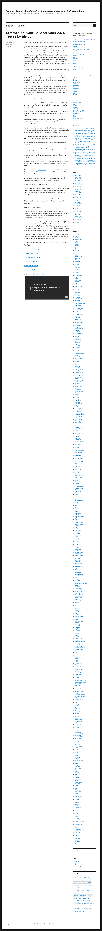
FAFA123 (77, 350)
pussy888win (78, 550)
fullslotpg (75, 58)
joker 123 (75, 108)
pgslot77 (75, 55)
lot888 (76, 430)
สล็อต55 (76, 774)
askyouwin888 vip (79, 277)
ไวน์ (75, 843)
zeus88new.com (78, 719)
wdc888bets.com (79, 691)
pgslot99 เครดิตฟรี (78, 887)
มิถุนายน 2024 (78, 216)
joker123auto (78, 400)
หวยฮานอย (77, 809)
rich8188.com (78, 557)
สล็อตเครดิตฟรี (78, 793)
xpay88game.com (79, 704)
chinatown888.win (79, 328)
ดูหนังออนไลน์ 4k (78, 735)
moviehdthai (78, 469)
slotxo (74, 97)
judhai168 (77, 407)
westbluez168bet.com (80, 694)
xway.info (77, 705)
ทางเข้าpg (77, 741)
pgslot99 (77, 514)
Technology (77, 632)
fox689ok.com (78, 358)
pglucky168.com (78, 507)
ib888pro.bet (78, 389)
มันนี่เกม (76, 762)
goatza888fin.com (79, 372)
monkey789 (77, 460)
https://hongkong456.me (79, 68)
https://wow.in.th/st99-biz (32, 261)
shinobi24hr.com (79, 596)
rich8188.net (78, 558)
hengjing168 (78, 381)
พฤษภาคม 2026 (78, 180)
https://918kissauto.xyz (79, 41)
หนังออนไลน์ (77, 804)
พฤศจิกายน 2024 (78, 208)
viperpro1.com (78, 683)
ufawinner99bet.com (80, 672)
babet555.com (78, 280)
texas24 (76, 635)
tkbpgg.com (77, 640)
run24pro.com (78, 564)
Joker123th (76, 885)
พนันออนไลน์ (77, 755)
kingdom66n (78, 411)
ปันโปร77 (82, 900)
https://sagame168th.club (79, 44)
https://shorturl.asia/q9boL (36, 274)
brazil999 (77, 316)
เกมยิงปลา (77, 810)
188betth (77, 245)
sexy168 (76, 585)
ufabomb (77, 660)
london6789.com (79, 428)
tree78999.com (78, 646)
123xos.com (77, 236)
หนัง (75, 801)
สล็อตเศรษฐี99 (42, 49)
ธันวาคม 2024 (78, 207)
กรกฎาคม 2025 (78, 196)
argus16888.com (79, 275)
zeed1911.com (78, 716)
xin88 (76, 702)
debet (76, 335)
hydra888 (77, 388)
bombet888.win (78, 313)
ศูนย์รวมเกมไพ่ (78, 768)
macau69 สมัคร (78, 444)
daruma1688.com (79, 333)
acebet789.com (78, 264)
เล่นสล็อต (77, 818)
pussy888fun (78, 547)
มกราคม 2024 (78, 224)
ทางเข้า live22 (78, 740)
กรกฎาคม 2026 (78, 177)
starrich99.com (78, 624)
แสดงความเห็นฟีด (78, 864)
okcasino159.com (79, 486)
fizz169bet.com (78, 356)
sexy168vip (77, 586)
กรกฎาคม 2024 (78, 214)
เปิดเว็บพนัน (77, 816)
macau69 (77, 442)
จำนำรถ (76, 726)
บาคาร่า (75, 96)
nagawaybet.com (79, 475)
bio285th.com (78, 305)
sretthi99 (77, 618)
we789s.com (78, 693)
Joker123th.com (78, 403)
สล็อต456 (77, 773)
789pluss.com (78, 249)
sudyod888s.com (79, 626)
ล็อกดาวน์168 (77, 766)
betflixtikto (77, 297)
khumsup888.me (79, 408)
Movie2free (77, 466)
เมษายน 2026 (78, 181)
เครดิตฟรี (76, 813)
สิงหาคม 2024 (78, 213)
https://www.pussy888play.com (81, 49)
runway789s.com (79, 566)
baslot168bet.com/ (79, 291)
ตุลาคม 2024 (77, 210)
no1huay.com (78, 485)
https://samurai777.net (79, 110)
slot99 (26, 211)
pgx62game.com (79, 522)
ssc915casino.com (79, 621)
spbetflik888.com (79, 615)
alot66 (76, 269)
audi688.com (78, 278)
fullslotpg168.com (79, 363)
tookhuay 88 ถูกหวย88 (80, 641)
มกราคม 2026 (78, 186)
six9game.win (78, 600)
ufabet (76, 657)
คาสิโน (76, 722)
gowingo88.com (78, 377)
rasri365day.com (79, 552)
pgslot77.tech (78, 513)
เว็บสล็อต (76, 826)
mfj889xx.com (78, 452)
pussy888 (75, 51)
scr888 (76, 582)
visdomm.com (78, 688)
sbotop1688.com (79, 579)
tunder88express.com (80, 647)
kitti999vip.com (78, 416)
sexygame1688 (78, 591)
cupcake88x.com (79, 331)
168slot (76, 242)
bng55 (76, 311)
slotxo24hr (77, 611)
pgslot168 (77, 510)
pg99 (74, 57)
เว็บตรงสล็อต (77, 819)
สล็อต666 (77, 777)
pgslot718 (77, 511)
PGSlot (76, 508)
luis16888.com (78, 435)
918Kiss (76, 255)
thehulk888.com (78, 636)
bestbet (76, 294)
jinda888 (77, 397)
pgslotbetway (76, 113)
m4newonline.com (79, 439)
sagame (76, 569)
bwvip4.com (77, 317)
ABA (76, 259)
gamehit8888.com (79, 369)
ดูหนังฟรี (75, 63)
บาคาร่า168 (75, 52)
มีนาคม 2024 (77, 221)
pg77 (76, 497)
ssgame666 (77, 622)
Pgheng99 (77, 503)
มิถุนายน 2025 (78, 197)
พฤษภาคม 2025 (78, 199)
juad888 (76, 405)
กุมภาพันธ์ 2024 (78, 222)
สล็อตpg (76, 787)
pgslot (74, 93)
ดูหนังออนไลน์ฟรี (78, 737)
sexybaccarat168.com (80, 590)
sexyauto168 (78, 588)
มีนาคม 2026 (77, 183)
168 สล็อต (77, 238)
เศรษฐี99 (77, 835)
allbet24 (75, 105)
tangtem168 (77, 630)
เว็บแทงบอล (77, 834)
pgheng (76, 502)
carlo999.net (78, 319)
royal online (77, 561)
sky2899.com (78, 602)
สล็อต (76, 769)
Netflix (76, 480)
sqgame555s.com (79, 616)
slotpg (74, 99)
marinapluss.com (79, 446)
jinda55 (83, 882)
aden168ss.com (78, 266)
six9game (77, 599)
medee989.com (78, 449)
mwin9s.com (78, 474)
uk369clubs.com (79, 674)
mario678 (77, 447)
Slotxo (76, 610)
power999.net (78, 530)
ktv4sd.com (77, 417)
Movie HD (77, 464)
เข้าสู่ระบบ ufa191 (78, 812)
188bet (76, 244)
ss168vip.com (78, 619)
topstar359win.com (79, 643)
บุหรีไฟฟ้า (77, 748)
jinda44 (75, 87)
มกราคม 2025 (78, 205)
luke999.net (77, 436)
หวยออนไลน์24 (78, 807)
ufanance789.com (79, 669)
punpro (76, 536)
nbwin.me (77, 478)
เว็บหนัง (76, 827)
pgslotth (77, 521)
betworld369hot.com (80, 303)
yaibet (76, 707)
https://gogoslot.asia (78, 118)
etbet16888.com (78, 346)
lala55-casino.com (79, 419)
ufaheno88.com (78, 663)
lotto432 (77, 432)
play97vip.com (78, 525)
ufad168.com (78, 661)
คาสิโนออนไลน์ (78, 724)
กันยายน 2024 (78, 211)
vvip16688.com (78, 690)
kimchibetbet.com (79, 410)
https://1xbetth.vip (77, 102)
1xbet (76, 247)
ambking (77, 272)
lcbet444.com (78, 422)
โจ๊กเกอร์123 (77, 841)
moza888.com (78, 471)
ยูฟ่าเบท (76, 763)
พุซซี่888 (75, 94)
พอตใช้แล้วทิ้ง (77, 757)
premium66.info (79, 533)
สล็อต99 (76, 785)
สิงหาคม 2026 (78, 175)
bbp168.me (77, 292)
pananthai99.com (79, 491)
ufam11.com (77, 665)
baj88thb (77, 283)
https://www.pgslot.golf (79, 54)
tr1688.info (77, 644)
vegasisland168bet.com (80, 680)
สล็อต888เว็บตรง (78, 782)
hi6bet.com (77, 383)
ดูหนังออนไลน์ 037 (79, 733)
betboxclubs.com (79, 295)
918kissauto (77, 258)
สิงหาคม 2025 (78, 194)
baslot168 (77, 289)
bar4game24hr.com (79, 288)
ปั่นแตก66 (77, 751)
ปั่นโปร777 (77, 754)
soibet (76, 613)
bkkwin (76, 306)
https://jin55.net (77, 82)
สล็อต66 (75, 69)
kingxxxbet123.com (79, 413)
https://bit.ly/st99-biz (31, 253)
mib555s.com (78, 457)
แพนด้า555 (77, 840)
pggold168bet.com (79, 500)
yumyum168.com (79, 712)
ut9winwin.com (78, 677)
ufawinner (77, 671)
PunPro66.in (78, 539)
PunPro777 (77, 541)
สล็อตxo (76, 788)
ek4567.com (77, 341)
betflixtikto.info (78, 299)
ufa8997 (77, 654)
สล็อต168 (75, 66)
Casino (76, 324)
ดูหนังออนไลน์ (76, 47)
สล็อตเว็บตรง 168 (78, 796)
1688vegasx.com (79, 239)
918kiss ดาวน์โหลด (79, 256)
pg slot (75, 107)
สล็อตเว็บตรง (9, 44)
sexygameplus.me (79, 593)
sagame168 (77, 571)
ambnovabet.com (79, 274)
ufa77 (76, 652)
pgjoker (76, 505)
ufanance (77, 668)
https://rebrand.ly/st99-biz (32, 257)
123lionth (77, 234)
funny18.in (77, 366)
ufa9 (76, 655)
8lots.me (77, 253)
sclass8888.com (78, 580)
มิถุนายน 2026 (78, 178)
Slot (75, 605)
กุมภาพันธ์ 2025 (78, 203)
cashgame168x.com (79, 322)
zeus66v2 (77, 718)
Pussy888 (77, 546)
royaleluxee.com (78, 563)
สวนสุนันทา (77, 799)
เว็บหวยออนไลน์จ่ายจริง (80, 830)
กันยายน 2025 (78, 192)
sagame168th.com (79, 574)
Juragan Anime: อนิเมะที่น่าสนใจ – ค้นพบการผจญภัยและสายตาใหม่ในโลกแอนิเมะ (45, 11)
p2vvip (76, 489)
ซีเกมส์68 (77, 727)
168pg (76, 241)
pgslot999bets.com (79, 516)
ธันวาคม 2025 (78, 188)
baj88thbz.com (78, 285)
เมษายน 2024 (78, 219)
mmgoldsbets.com (79, 458)
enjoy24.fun (77, 342)
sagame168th (78, 572)
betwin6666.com (79, 302)
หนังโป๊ (76, 805)
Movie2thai (77, 468)
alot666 (76, 270)
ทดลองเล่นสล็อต (78, 738)
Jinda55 (76, 396)
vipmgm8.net (78, 685)
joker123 (75, 46)
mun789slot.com (79, 472)
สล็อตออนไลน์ (78, 791)
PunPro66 (77, 538)
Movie (76, 463)
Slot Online (77, 607)
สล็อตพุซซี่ (77, 790)
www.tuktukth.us (79, 699)
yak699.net (77, 708)
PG (75, 493)
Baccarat (77, 281)
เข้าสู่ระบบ (77, 861)
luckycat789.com (79, 433)
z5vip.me (77, 713)
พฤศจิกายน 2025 (78, 189)
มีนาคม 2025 (77, 202)
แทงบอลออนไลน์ (78, 837)
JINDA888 (75, 91)
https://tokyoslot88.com (79, 112)
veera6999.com (78, 679)
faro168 (76, 352)
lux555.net (77, 438)
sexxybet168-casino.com (81, 583)
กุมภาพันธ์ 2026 (78, 185)
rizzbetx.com (78, 560)
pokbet (76, 527)
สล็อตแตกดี (77, 798)
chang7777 (77, 327)
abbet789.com (78, 263)
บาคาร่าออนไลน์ (78, 746)
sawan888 (77, 575)
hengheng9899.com (79, 380)
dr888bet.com (78, 338)
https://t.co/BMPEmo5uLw (32, 270)
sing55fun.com (78, 597)
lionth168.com (78, 424)
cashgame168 (78, 320)
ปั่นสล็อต (76, 749)
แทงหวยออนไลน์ (78, 838)
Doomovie (77, 336)
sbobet (76, 577)
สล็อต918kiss (78, 783)
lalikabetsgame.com (79, 421)
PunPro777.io (78, 543)
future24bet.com (79, 367)
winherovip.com (78, 697)
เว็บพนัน (76, 823)
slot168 (75, 80)
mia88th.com (78, 455)
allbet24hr (77, 267)
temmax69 (77, 633)
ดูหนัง (74, 61)
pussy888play (78, 549)
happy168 (77, 378)
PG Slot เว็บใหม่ (78, 496)
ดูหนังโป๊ (75, 101)
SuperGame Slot (78, 627)
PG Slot (76, 494)
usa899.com (77, 676)
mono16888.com (79, 461)
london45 (77, 427)
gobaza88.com (78, 374)
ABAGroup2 (77, 261)
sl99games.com (78, 604)
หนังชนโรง (75, 43)
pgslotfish (77, 518)
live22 (74, 60)
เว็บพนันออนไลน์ (78, 824)
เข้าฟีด (76, 863)
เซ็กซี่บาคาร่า (77, 815)
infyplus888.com (79, 391)
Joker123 (77, 399)
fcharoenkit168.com (79, 353)
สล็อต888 (75, 90)
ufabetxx (77, 658)
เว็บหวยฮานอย (78, 832)
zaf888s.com (78, 715)
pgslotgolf (77, 519)
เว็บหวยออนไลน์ (78, 829)
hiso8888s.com (78, 386)
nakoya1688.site (78, 477)
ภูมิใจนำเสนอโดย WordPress (49, 924)
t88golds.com (78, 629)
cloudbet (77, 330)
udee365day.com (79, 649)
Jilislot (76, 394)
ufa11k (76, 651)
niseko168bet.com (79, 482)
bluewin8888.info (79, 308)
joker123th (77, 402)
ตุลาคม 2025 (77, 191)
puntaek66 (77, 544)
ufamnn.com (78, 666)
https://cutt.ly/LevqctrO (31, 265)
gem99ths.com (78, 371)
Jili (75, 392)
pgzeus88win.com (79, 524)
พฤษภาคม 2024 (78, 217)
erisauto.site (77, 344)
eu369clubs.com (78, 349)
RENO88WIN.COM (79, 554)
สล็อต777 (77, 779)
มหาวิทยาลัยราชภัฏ (79, 760)
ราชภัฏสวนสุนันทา (79, 765)
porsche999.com (79, 529)
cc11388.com (78, 325)
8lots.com (77, 250)
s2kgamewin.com (79, 568)
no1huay (77, 483)
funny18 (76, 364)
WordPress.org (78, 866)
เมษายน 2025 (78, 200)
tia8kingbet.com (78, 638)
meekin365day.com (79, 450)
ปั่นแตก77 (77, 752)
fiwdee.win (77, 355)
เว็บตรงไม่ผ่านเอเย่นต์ (79, 821)
